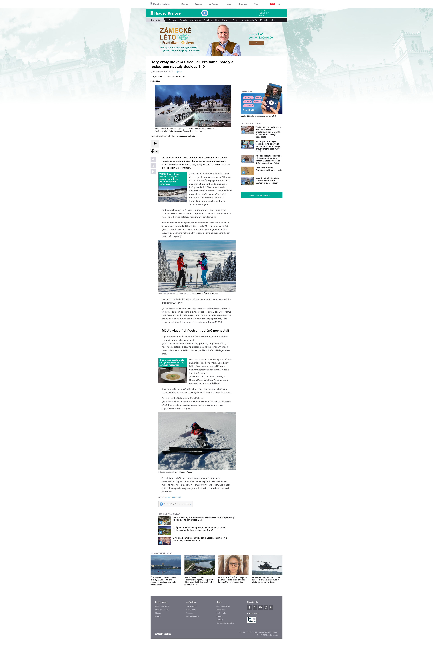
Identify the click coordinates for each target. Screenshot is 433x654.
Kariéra (219, 616)
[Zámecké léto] (216, 39)
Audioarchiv (264, 13)
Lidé (217, 20)
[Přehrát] (155, 144)
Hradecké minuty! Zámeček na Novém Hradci (269, 169)
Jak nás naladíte (249, 20)
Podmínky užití (264, 632)
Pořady (183, 20)
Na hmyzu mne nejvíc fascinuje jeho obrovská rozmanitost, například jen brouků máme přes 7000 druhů (268, 146)
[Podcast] (153, 151)
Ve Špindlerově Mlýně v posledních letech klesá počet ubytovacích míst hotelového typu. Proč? (199, 528)
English (275, 632)
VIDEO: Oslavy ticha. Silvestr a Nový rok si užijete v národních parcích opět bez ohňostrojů (169, 179)
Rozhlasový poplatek (225, 623)
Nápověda (220, 610)
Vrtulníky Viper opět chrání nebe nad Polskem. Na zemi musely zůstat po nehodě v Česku (266, 580)
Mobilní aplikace (192, 616)
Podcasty (190, 613)
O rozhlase (243, 4)
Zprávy (179, 72)
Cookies (242, 632)
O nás (235, 20)
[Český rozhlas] (160, 4)
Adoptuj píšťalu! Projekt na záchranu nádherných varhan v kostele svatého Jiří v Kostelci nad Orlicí (269, 159)
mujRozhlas (213, 4)
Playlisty (208, 20)
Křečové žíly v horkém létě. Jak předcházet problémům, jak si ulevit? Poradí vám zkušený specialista (269, 132)
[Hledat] (279, 4)
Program (198, 4)
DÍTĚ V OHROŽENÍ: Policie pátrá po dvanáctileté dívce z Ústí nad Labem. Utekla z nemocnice (232, 580)
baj (179, 497)
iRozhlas (184, 4)
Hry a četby (247, 98)
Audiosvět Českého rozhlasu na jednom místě (258, 116)
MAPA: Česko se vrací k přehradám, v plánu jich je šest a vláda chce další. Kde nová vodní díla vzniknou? (199, 581)
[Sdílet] (157, 151)
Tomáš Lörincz (171, 497)
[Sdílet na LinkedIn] (153, 171)
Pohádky (246, 102)
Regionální (156, 20)
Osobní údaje (252, 632)
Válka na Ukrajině (162, 606)
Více (274, 20)
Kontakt (264, 20)
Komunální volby (162, 610)
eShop (157, 616)
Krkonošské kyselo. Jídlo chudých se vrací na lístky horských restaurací (171, 362)
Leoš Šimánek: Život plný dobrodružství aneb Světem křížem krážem (268, 180)
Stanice (228, 4)
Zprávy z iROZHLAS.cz (161, 553)
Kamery (262, 15)
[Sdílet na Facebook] (153, 159)
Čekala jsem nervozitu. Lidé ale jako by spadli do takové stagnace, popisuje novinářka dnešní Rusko (164, 581)
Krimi (257, 98)
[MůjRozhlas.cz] (155, 81)
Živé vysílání (247, 106)
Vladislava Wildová (181, 131)
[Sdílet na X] (153, 165)
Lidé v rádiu (221, 613)
